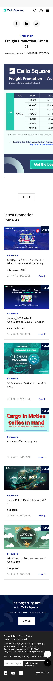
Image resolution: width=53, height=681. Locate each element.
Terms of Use (10, 636)
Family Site (40, 673)
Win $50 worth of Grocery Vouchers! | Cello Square (26, 560)
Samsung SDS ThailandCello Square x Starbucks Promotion (25, 320)
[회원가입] (41, 10)
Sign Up (27, 620)
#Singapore (12, 270)
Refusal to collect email (16, 639)
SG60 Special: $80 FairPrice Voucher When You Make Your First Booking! (25, 262)
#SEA (23, 270)
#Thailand (19, 328)
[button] (13, 10)
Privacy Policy (25, 636)
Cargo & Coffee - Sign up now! (22, 441)
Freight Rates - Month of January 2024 (26, 501)
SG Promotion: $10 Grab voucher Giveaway (26, 385)
